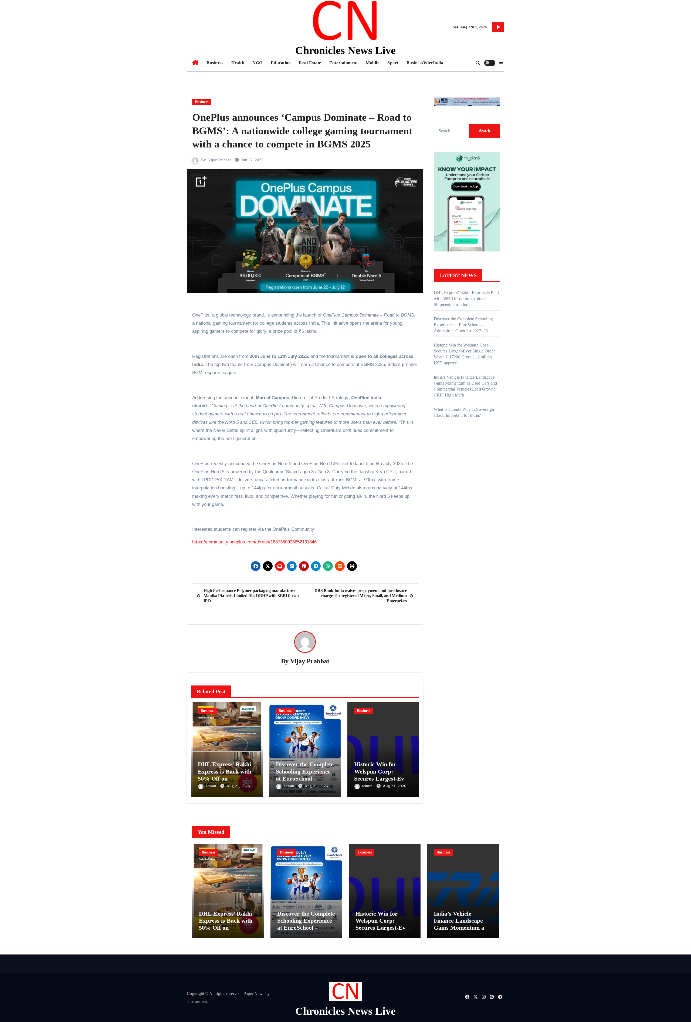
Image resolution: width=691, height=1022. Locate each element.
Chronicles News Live (345, 50)
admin (211, 786)
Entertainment (343, 62)
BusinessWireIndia (425, 62)
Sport (392, 62)
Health (237, 62)
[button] (501, 62)
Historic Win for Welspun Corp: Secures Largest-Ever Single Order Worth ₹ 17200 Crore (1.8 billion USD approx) (383, 931)
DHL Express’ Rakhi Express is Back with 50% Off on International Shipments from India (225, 778)
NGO (257, 62)
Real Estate (310, 62)
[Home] (195, 63)
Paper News (253, 993)
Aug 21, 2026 (238, 786)
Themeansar (197, 1001)
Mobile (372, 62)
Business (214, 62)
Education (281, 62)
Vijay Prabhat (219, 160)
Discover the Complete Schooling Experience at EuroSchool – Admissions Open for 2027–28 (305, 778)
